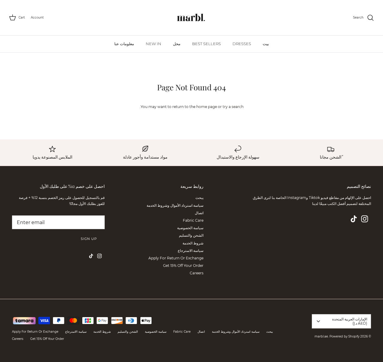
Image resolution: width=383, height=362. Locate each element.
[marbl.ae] (191, 17)
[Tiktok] (353, 218)
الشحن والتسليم (191, 235)
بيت (266, 43)
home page (206, 106)
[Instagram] (364, 218)
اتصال (199, 213)
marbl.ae (321, 336)
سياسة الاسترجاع (190, 250)
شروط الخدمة (193, 243)
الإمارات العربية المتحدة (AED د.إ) (349, 321)
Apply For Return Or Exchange (175, 258)
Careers (196, 273)
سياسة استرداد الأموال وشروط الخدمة (175, 205)
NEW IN (153, 43)
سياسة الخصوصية (190, 228)
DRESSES (241, 43)
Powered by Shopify (344, 336)
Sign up (89, 239)
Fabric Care (193, 220)
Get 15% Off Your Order (183, 265)
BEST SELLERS (206, 43)
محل (176, 43)
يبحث (199, 197)
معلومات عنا (124, 43)
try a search (233, 106)
